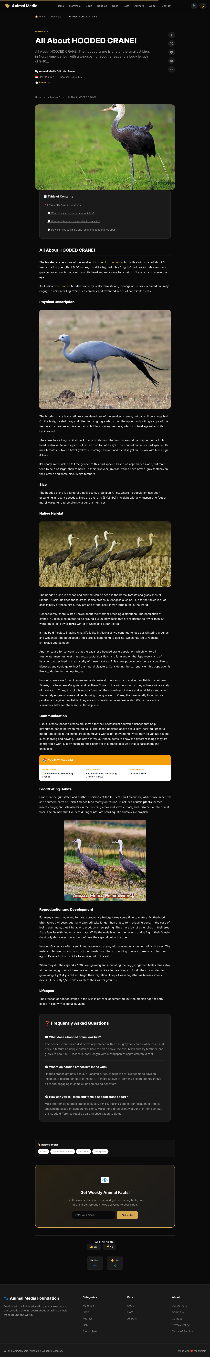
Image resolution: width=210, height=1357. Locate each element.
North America (113, 262)
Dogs (115, 5)
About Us (178, 1312)
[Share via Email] (171, 60)
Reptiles (102, 5)
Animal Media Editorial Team (57, 71)
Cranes (43, 1151)
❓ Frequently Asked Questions (62, 205)
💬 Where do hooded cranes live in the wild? (73, 221)
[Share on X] (171, 43)
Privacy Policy (180, 1325)
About (153, 5)
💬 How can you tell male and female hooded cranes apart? (82, 229)
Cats (126, 5)
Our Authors (179, 1305)
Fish (85, 1325)
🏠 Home (40, 16)
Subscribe (127, 1215)
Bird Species (100, 1151)
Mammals (75, 5)
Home (60, 5)
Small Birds (83, 1151)
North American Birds (62, 1151)
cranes (65, 286)
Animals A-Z (53, 97)
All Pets (132, 1318)
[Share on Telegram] (171, 52)
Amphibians (90, 1331)
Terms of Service (182, 1331)
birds (96, 262)
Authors (139, 5)
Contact (166, 5)
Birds (89, 5)
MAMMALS (42, 31)
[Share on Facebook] (171, 35)
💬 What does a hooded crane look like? (70, 213)
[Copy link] (171, 69)
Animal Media (24, 5)
